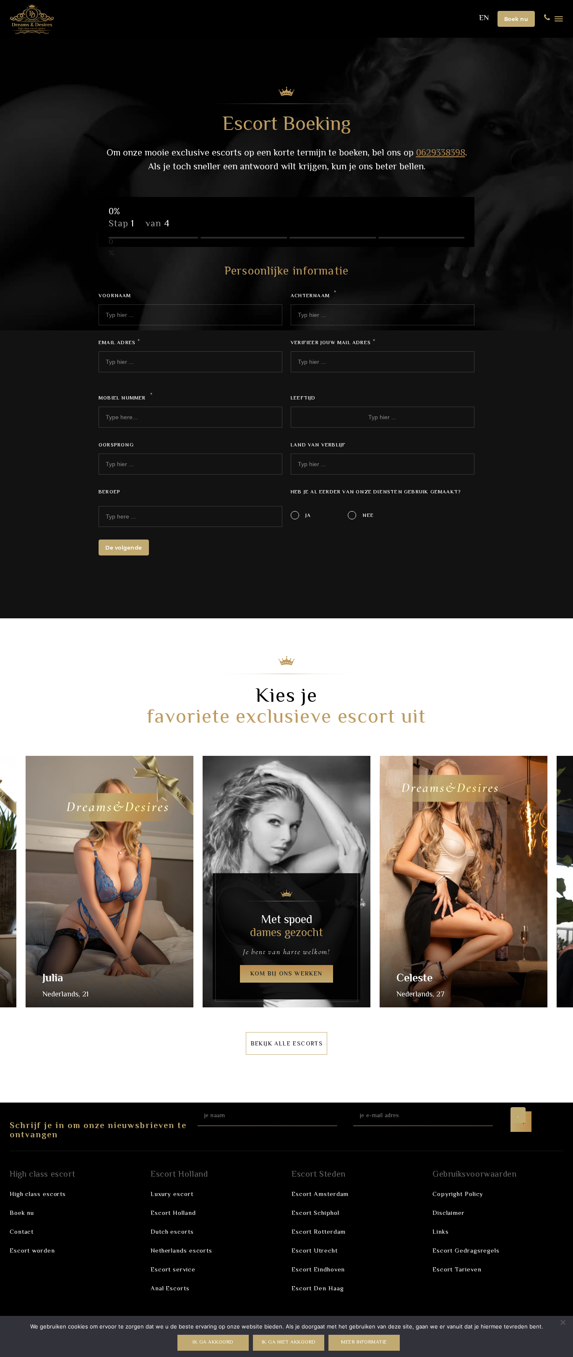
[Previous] (21, 883)
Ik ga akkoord (213, 1343)
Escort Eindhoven (318, 1270)
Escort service (173, 1270)
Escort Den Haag (318, 1289)
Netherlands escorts (181, 1251)
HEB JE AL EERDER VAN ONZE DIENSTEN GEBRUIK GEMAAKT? (376, 492)
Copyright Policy (457, 1194)
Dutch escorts (172, 1232)
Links (440, 1232)
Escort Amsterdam (320, 1194)
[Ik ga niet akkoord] (562, 1322)
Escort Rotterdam (319, 1232)
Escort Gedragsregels (466, 1251)
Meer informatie (364, 1343)
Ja (308, 516)
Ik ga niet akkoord (289, 1343)
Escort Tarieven (457, 1270)
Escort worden (32, 1251)
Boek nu (516, 19)
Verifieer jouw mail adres (333, 343)
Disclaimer (448, 1213)
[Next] (551, 883)
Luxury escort (172, 1194)
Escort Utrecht (315, 1251)
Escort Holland (173, 1213)
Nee (368, 516)
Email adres (119, 343)
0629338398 (440, 153)
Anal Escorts (170, 1289)
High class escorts (38, 1194)
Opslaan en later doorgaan (194, 547)
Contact (22, 1232)
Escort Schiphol (315, 1213)
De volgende (123, 547)
